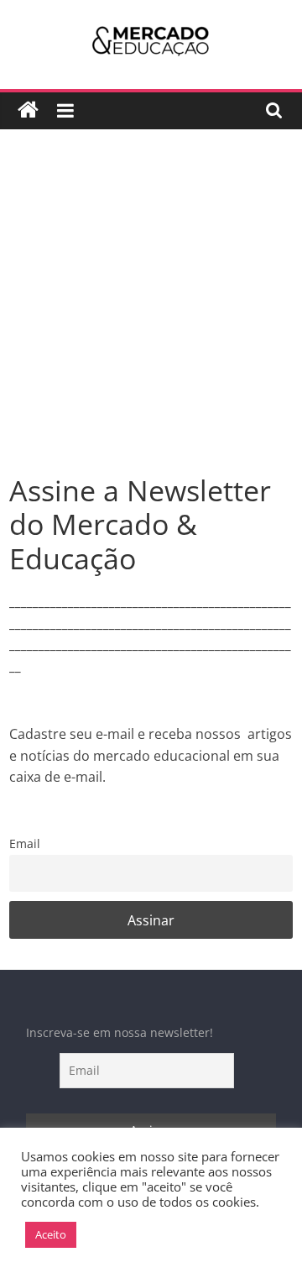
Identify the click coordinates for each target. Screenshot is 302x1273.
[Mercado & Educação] (28, 110)
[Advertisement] (151, 314)
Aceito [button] (50, 1234)
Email (24, 843)
